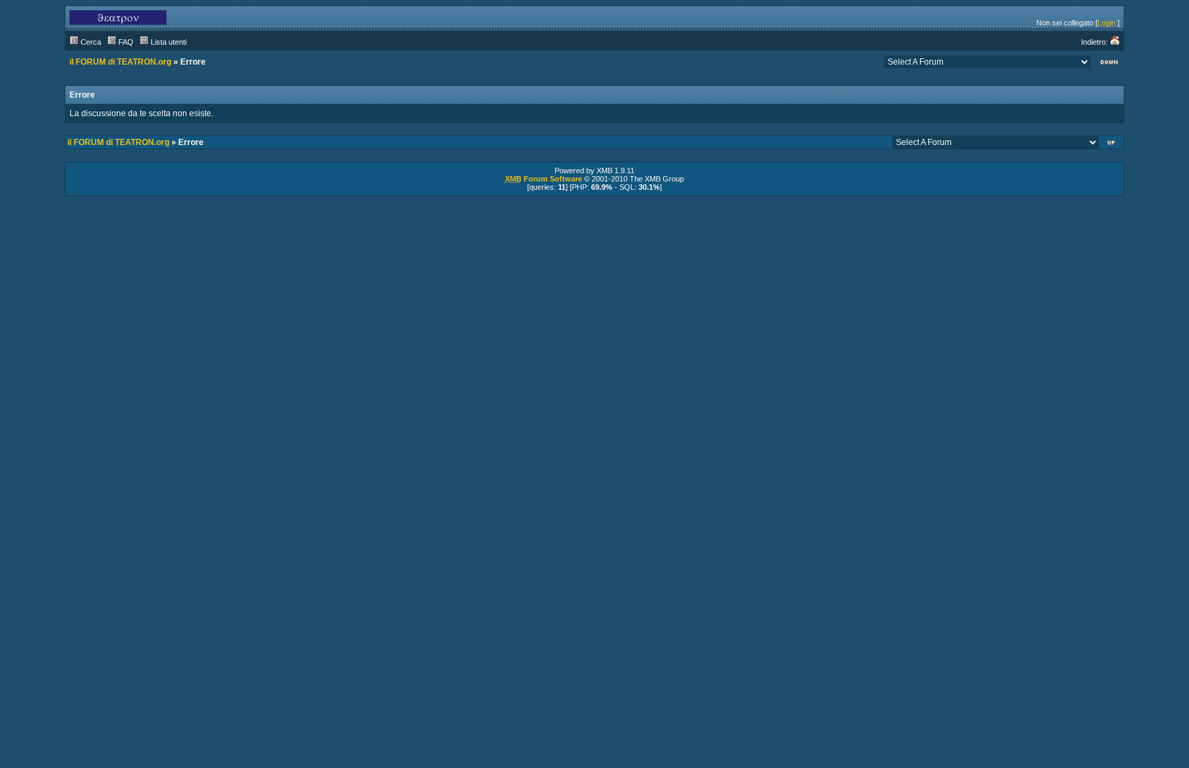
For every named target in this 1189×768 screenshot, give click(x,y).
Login (1106, 23)
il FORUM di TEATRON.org (120, 62)
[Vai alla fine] (1109, 63)
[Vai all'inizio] (1112, 144)
